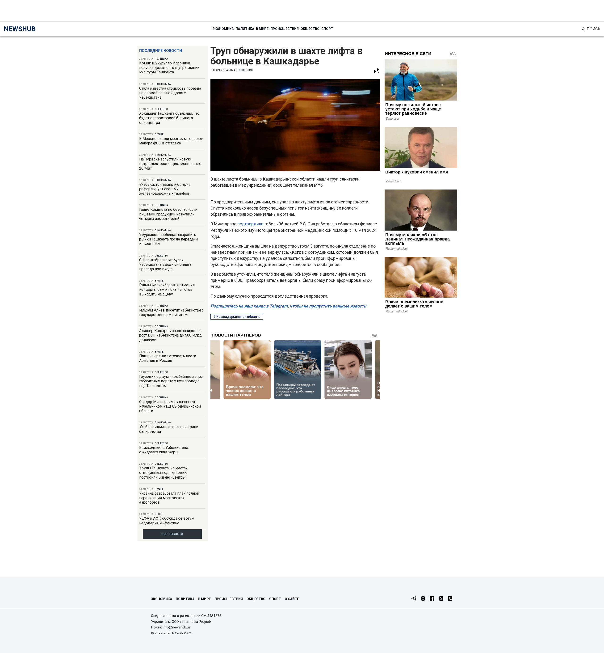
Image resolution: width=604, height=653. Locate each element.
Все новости (172, 534)
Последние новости (160, 50)
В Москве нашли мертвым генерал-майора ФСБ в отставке (171, 140)
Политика (244, 29)
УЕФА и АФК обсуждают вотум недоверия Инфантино (166, 520)
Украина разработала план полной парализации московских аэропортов (169, 498)
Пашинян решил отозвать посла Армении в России (167, 358)
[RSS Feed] (450, 599)
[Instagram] (423, 599)
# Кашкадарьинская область (236, 317)
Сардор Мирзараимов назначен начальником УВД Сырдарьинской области (170, 406)
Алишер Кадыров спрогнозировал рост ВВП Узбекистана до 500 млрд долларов (170, 335)
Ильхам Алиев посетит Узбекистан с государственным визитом (171, 312)
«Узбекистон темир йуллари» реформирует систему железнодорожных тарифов (164, 189)
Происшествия (284, 29)
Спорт (327, 29)
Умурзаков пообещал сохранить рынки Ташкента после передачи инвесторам (168, 239)
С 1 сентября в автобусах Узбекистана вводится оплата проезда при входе (165, 264)
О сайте (292, 599)
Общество (310, 29)
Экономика (223, 29)
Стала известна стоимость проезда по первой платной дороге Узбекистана (170, 93)
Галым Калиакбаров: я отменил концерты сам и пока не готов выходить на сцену (167, 289)
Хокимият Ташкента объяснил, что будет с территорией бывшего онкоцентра (169, 118)
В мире (262, 29)
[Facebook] (432, 599)
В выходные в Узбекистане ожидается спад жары (163, 449)
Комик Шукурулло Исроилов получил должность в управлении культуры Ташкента (169, 67)
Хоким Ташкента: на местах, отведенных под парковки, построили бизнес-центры (163, 472)
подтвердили (250, 223)
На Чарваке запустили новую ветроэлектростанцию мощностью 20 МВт (170, 163)
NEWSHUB (20, 29)
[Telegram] (414, 599)
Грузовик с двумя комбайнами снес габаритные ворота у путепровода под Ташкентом (171, 381)
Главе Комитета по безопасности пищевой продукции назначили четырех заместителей (168, 214)
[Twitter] (441, 599)
